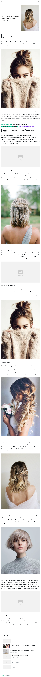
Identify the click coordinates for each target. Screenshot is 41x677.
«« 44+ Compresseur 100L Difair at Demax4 (9, 630)
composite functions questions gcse (9, 126)
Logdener (3, 675)
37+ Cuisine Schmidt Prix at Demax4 (19, 666)
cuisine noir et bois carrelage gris (26, 126)
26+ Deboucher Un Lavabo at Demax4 (20, 655)
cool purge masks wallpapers (19, 124)
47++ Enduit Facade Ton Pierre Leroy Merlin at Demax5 (23, 640)
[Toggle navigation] (38, 2)
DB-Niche (4, 14)
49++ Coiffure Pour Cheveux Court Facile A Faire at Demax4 (24, 660)
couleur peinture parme (6, 124)
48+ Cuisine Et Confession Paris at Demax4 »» (30, 630)
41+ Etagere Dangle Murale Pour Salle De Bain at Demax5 (22, 650)
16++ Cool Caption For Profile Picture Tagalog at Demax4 (23, 645)
